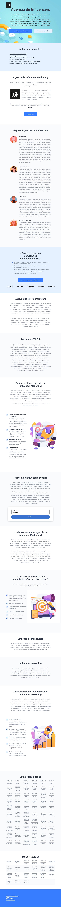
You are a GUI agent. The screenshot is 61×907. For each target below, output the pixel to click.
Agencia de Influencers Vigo (9, 789)
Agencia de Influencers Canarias (17, 822)
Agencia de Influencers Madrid (26, 862)
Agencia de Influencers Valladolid (26, 782)
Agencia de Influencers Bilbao (17, 782)
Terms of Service (10, 900)
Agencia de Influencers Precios (18, 59)
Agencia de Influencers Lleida (26, 795)
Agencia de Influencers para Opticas (51, 815)
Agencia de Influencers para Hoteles (43, 822)
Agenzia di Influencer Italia (9, 882)
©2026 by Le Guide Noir (12, 896)
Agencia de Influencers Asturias (43, 836)
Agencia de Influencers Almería (51, 795)
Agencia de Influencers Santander (43, 802)
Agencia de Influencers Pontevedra (43, 808)
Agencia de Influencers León (34, 808)
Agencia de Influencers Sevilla (43, 782)
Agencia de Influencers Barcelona (34, 862)
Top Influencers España (9, 869)
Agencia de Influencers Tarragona (26, 808)
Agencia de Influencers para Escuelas (9, 842)
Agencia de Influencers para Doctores (51, 822)
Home (7, 897)
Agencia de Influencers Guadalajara (17, 795)
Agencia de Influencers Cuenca (26, 802)
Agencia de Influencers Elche (34, 795)
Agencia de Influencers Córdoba (9, 795)
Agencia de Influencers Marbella (51, 782)
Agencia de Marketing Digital (34, 869)
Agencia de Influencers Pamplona (51, 842)
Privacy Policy (9, 899)
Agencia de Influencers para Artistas (9, 815)
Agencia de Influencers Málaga (34, 789)
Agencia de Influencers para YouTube (9, 822)
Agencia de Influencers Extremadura (35, 815)
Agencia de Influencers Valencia (43, 862)
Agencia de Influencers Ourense (51, 808)
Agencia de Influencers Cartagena (51, 802)
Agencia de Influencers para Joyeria (18, 842)
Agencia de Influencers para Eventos (18, 836)
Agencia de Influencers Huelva (17, 802)
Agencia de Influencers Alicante (43, 789)
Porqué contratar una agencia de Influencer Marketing (24, 63)
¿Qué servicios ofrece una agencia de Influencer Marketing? (25, 61)
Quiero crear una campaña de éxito (30, 280)
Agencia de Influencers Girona (34, 802)
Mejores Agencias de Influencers (20, 31)
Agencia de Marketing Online (17, 876)
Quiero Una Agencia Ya (43, 31)
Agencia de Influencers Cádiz (9, 802)
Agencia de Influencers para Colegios (51, 829)
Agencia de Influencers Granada (34, 782)
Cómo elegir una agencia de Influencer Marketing (22, 57)
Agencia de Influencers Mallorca (43, 829)
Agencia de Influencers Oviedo (17, 808)
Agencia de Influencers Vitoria (26, 789)
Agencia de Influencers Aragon (26, 836)
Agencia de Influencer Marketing (18, 54)
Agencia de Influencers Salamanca (9, 782)
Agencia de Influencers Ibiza (51, 789)
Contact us (30, 114)
